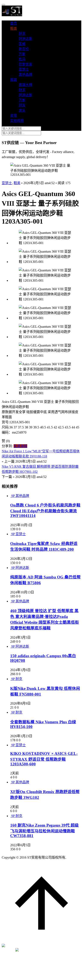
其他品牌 (25, 74)
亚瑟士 (24, 69)
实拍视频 (17, 120)
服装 (13, 80)
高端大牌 (25, 85)
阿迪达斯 (25, 39)
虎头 (22, 110)
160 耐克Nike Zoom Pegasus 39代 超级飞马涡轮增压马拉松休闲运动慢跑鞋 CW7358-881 (44, 830)
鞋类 (13, 28)
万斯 (22, 54)
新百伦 (24, 49)
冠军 (22, 105)
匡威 (22, 44)
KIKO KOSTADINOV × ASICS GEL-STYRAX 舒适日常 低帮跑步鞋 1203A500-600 (44, 758)
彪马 (22, 59)
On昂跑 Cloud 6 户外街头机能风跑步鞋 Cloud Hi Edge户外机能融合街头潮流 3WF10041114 (45, 510)
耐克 (22, 33)
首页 (13, 23)
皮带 (13, 115)
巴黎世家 (25, 64)
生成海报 (20, 446)
